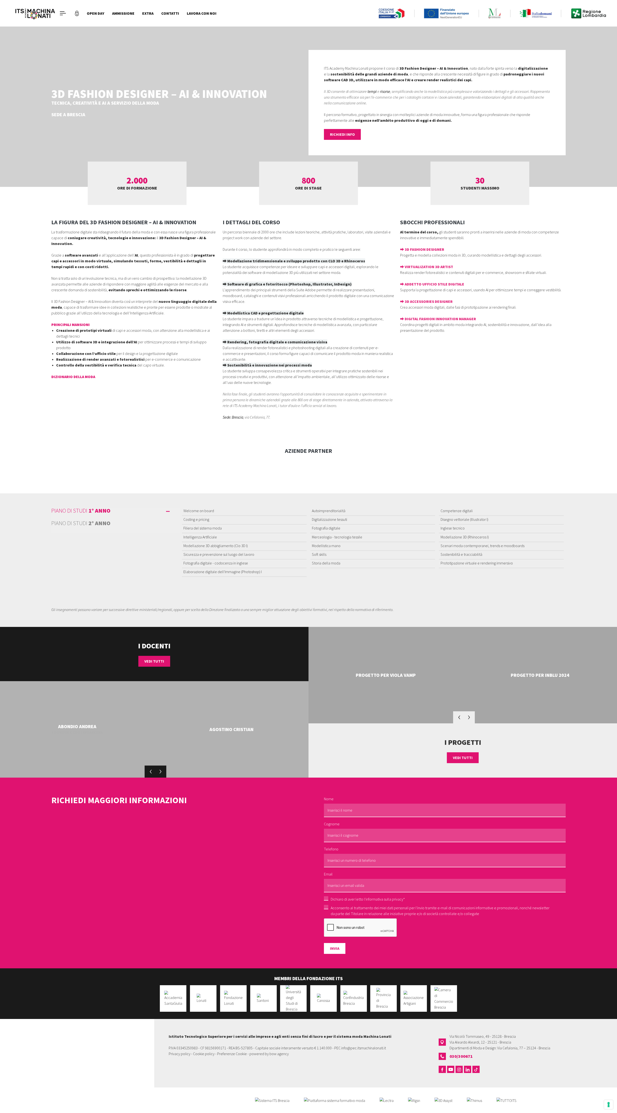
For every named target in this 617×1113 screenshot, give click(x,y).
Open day (95, 13)
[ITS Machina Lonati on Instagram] (459, 1069)
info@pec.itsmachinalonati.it (363, 1047)
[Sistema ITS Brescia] (272, 1100)
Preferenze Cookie (232, 1053)
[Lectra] (386, 1100)
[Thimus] (474, 1100)
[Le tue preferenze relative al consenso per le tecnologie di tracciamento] (608, 1104)
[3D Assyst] (443, 1100)
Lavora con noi (201, 13)
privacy (397, 899)
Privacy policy (179, 1053)
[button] (151, 772)
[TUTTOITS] (506, 1100)
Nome (329, 798)
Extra (148, 13)
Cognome (332, 823)
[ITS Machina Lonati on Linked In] (467, 1069)
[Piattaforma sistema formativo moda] (334, 1100)
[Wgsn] (414, 1100)
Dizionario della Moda (73, 376)
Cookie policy (204, 1053)
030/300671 (461, 1056)
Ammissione (123, 13)
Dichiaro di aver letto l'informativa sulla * (368, 899)
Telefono (331, 849)
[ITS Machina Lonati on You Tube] (450, 1069)
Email (328, 874)
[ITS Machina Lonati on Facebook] (442, 1069)
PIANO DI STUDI (80, 511)
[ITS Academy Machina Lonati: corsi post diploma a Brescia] (35, 13)
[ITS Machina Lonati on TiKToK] (476, 1069)
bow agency (279, 1053)
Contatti (170, 13)
